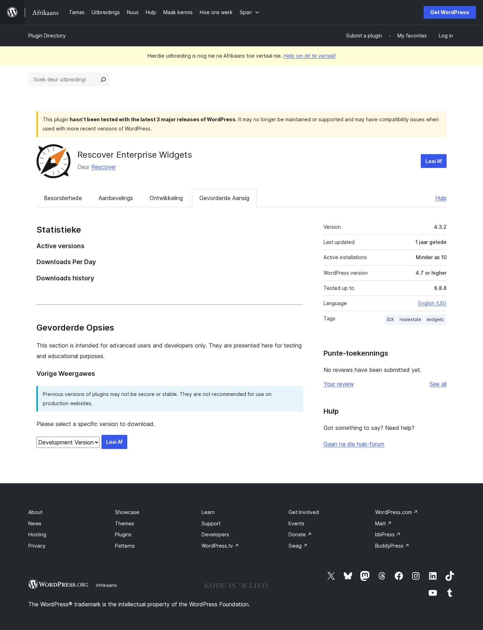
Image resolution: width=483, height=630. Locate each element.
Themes (124, 523)
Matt (383, 523)
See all (438, 383)
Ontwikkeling (166, 198)
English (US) (432, 303)
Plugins (123, 534)
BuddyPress (392, 546)
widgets (435, 319)
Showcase (127, 512)
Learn (208, 512)
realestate (410, 319)
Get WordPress (449, 12)
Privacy (37, 546)
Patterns (125, 546)
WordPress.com (396, 512)
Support (211, 523)
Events (296, 523)
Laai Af (433, 161)
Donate (300, 534)
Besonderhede (63, 198)
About (35, 512)
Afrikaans (106, 585)
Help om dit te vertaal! (310, 56)
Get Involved (304, 512)
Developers (215, 534)
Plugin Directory (47, 36)
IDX (390, 319)
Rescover (103, 166)
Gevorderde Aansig (224, 198)
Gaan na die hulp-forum (354, 444)
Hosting (37, 534)
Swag (298, 546)
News (34, 523)
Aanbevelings (116, 198)
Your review (339, 383)
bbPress (388, 534)
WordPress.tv (220, 546)
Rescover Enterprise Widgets (134, 155)
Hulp (441, 198)
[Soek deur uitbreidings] (103, 79)
